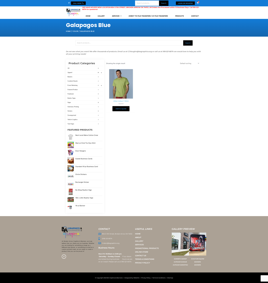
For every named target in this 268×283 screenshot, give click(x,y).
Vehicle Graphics (83, 119)
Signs (83, 102)
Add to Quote (121, 109)
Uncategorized (83, 115)
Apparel (85, 72)
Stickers (83, 111)
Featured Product (83, 89)
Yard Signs (83, 124)
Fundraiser (83, 94)
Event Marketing (85, 85)
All (83, 68)
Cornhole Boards (83, 81)
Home (88, 16)
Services (115, 16)
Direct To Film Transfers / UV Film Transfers (148, 16)
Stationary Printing (83, 106)
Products (179, 16)
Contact (195, 16)
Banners (83, 77)
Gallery (101, 16)
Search (163, 3)
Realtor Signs (83, 98)
